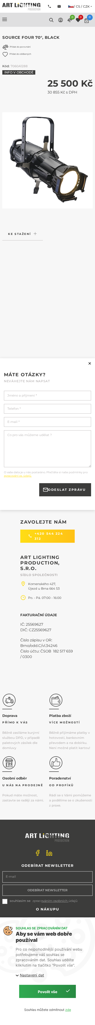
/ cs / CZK (82, 6)
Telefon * (14, 408)
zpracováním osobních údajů (55, 900)
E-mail (11, 876)
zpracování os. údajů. (18, 475)
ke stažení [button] (19, 234)
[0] (86, 20)
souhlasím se (20, 901)
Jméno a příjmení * (22, 395)
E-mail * (13, 422)
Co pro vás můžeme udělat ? (29, 435)
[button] (4, 19)
